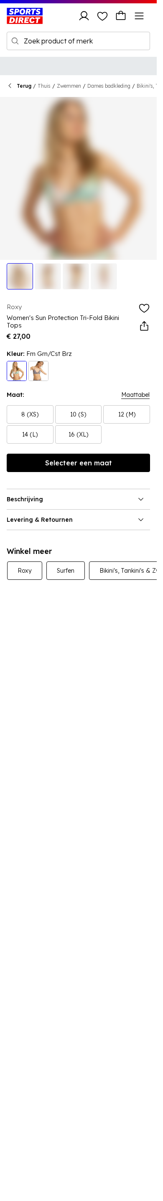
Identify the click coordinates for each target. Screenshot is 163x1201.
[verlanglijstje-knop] (102, 16)
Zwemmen (69, 86)
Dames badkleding (108, 86)
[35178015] (17, 371)
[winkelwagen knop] (121, 16)
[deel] (144, 326)
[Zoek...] (15, 41)
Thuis (44, 86)
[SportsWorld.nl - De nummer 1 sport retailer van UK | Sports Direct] (25, 16)
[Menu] (139, 16)
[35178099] (38, 371)
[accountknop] (84, 16)
